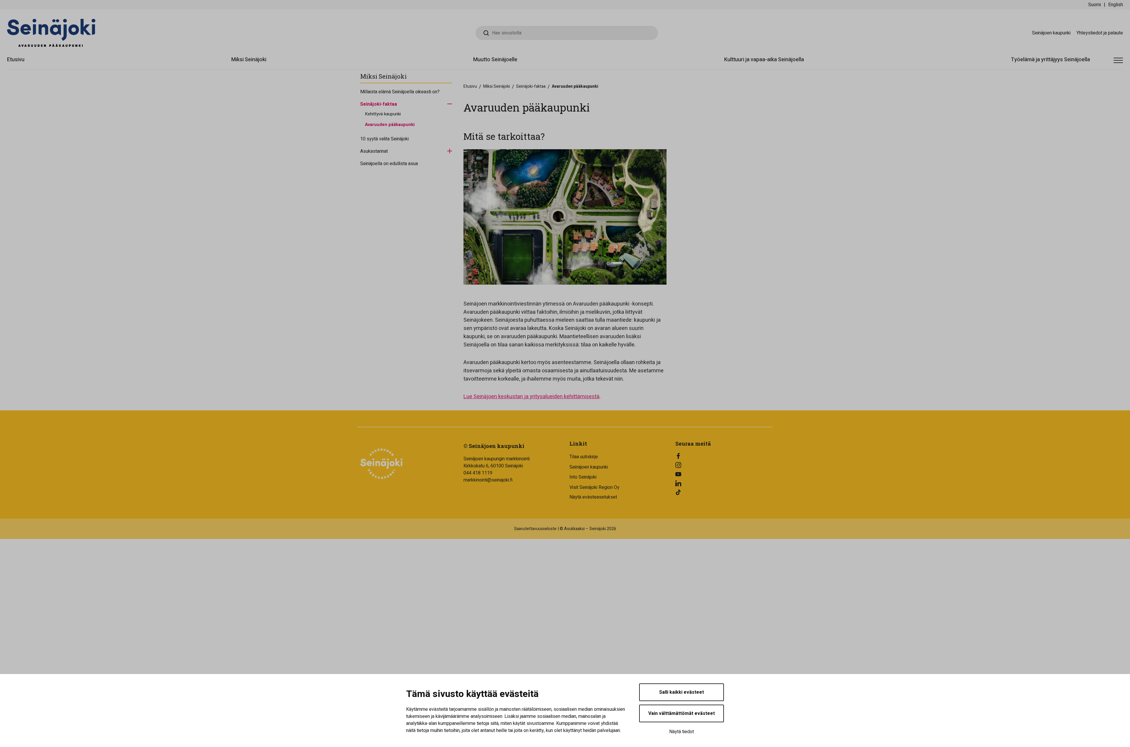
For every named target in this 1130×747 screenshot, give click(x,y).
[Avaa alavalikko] (449, 103)
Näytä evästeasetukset (593, 497)
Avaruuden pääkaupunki (390, 124)
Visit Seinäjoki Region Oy (594, 487)
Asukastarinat (374, 151)
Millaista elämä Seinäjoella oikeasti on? (400, 91)
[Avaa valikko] (1118, 60)
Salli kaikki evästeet (681, 692)
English (1115, 4)
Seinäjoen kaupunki (1051, 32)
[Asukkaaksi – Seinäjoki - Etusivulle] (51, 33)
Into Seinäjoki (582, 477)
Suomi (1094, 4)
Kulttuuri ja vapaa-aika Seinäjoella (764, 60)
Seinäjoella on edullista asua (389, 163)
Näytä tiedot (681, 731)
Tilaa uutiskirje (583, 456)
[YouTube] (723, 474)
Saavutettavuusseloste (535, 529)
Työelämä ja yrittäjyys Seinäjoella (1050, 60)
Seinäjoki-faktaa (378, 104)
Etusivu (15, 60)
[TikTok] (723, 492)
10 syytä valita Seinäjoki (384, 138)
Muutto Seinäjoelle (495, 60)
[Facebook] (723, 456)
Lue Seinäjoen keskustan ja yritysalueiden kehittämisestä (531, 397)
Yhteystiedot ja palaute (1099, 32)
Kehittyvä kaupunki (383, 114)
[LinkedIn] (723, 483)
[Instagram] (723, 465)
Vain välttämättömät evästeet (681, 713)
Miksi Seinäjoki (248, 60)
